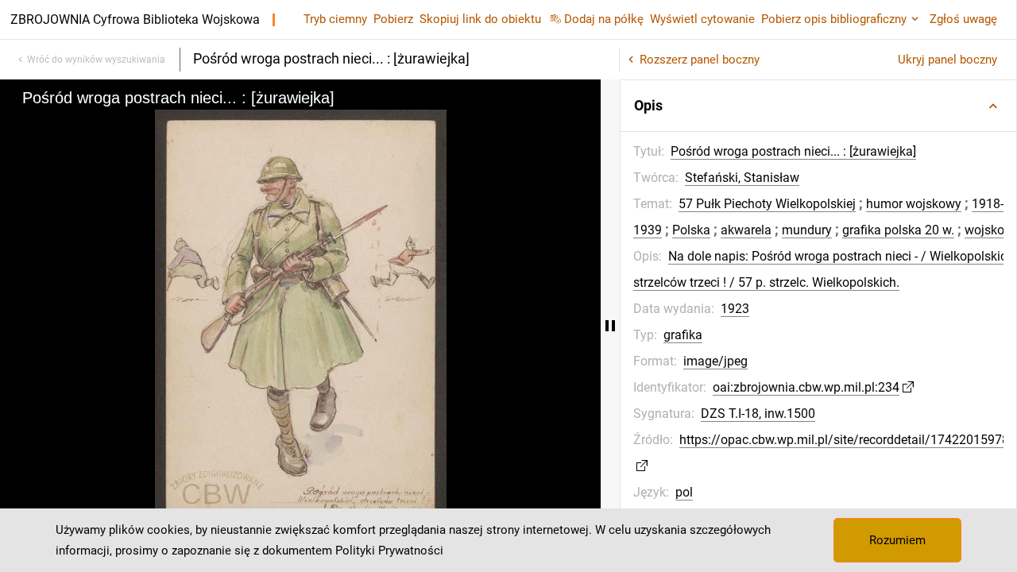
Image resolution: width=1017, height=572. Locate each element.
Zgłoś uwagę (963, 19)
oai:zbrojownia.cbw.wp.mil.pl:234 (806, 387)
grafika (682, 334)
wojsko (984, 230)
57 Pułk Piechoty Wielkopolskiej (767, 203)
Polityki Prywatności (389, 550)
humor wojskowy (913, 203)
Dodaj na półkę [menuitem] (604, 19)
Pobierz (393, 19)
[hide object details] (610, 325)
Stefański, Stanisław (742, 177)
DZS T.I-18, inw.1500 (758, 413)
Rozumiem (897, 540)
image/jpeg (715, 361)
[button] (818, 105)
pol (684, 492)
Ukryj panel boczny (947, 59)
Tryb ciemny (335, 19)
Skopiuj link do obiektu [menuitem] (480, 19)
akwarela (746, 230)
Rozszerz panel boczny (700, 59)
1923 (735, 308)
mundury (807, 230)
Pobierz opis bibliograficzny (834, 19)
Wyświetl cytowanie (702, 19)
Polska (691, 230)
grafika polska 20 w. (898, 230)
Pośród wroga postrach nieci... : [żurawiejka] (793, 151)
